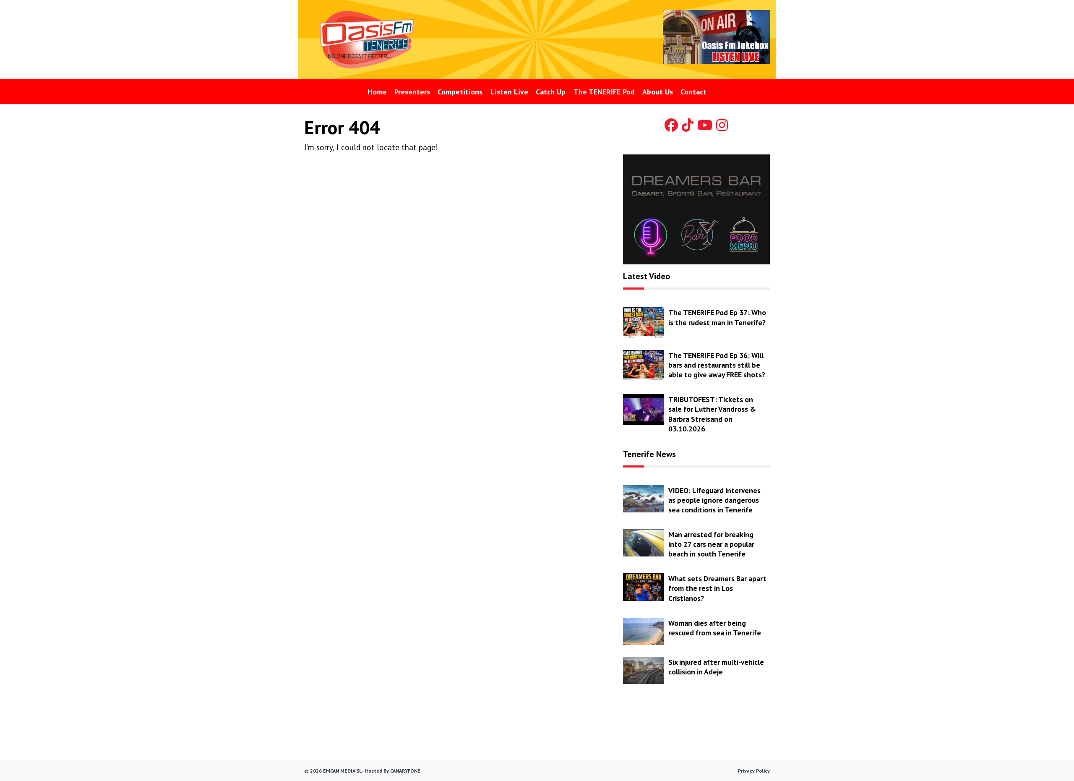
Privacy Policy (754, 771)
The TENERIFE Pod (604, 92)
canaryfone (405, 771)
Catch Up (551, 92)
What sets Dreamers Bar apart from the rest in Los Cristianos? (717, 588)
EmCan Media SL (342, 771)
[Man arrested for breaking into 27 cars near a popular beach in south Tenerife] (643, 542)
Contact (693, 92)
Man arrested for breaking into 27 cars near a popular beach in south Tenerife (711, 544)
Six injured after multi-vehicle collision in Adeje (716, 667)
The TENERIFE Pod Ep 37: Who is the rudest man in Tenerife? (717, 317)
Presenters (412, 92)
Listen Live (509, 92)
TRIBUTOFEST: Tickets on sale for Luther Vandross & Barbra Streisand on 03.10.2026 (712, 413)
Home (377, 92)
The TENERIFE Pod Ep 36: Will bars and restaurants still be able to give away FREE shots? (716, 364)
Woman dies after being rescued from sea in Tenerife (714, 627)
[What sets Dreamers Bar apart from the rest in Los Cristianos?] (643, 586)
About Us (657, 92)
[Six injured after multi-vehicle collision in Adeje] (643, 670)
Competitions (460, 92)
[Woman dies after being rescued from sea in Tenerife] (643, 630)
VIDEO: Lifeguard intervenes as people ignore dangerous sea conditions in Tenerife (714, 500)
